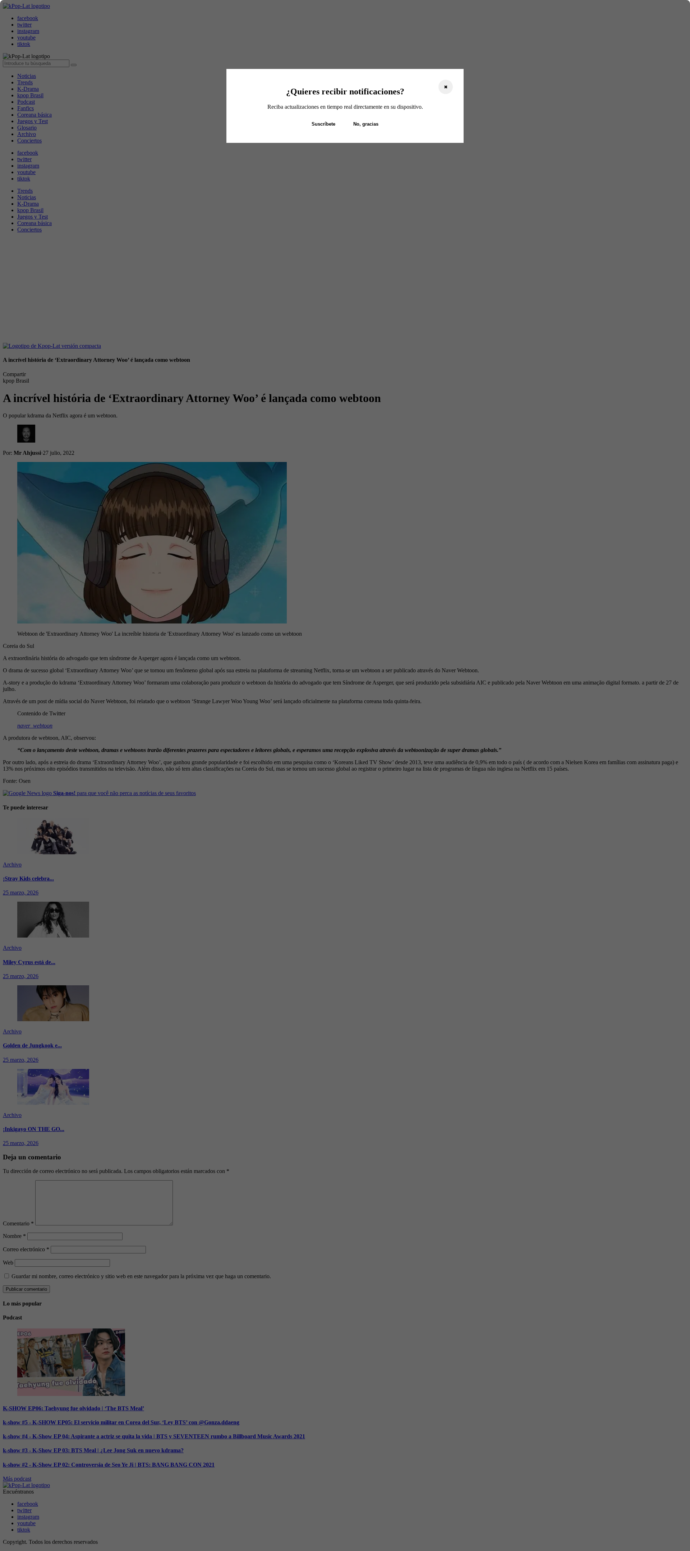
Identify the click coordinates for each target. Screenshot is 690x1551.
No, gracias (365, 124)
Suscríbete (323, 124)
